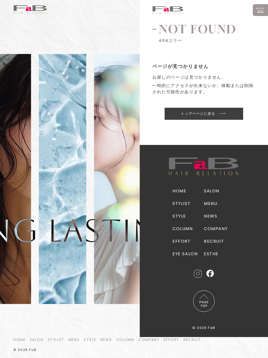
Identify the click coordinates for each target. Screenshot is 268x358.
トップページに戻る (198, 113)
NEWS (106, 339)
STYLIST (56, 339)
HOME (19, 339)
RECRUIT (192, 339)
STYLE (90, 339)
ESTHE (211, 254)
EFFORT (171, 339)
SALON (36, 339)
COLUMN (125, 339)
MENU (74, 339)
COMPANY (148, 339)
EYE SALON (185, 254)
